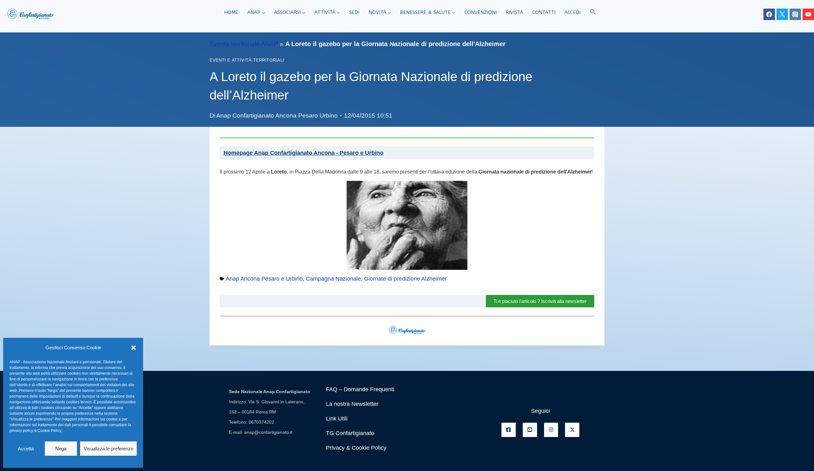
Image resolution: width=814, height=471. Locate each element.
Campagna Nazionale (333, 279)
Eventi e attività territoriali (247, 60)
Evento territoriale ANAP (244, 43)
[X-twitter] (572, 430)
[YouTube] (808, 14)
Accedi (572, 12)
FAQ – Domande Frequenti (360, 389)
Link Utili (337, 418)
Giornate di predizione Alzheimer (405, 279)
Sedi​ (354, 12)
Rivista (514, 12)
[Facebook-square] (508, 430)
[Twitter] (782, 14)
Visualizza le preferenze (108, 448)
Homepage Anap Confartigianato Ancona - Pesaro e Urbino (303, 153)
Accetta (26, 448)
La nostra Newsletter (352, 404)
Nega (60, 448)
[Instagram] (795, 14)
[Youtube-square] (530, 430)
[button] (133, 348)
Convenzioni (481, 12)
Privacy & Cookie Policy (356, 448)
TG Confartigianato (350, 433)
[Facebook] (769, 14)
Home (231, 12)
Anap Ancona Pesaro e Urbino (264, 279)
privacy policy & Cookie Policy (35, 430)
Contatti (543, 12)
